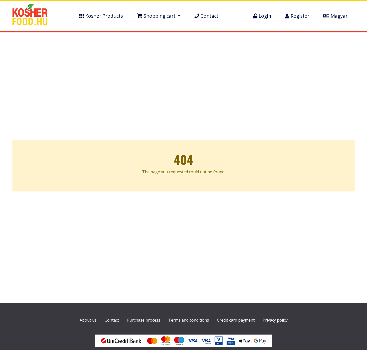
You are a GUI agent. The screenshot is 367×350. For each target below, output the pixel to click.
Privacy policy (275, 320)
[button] (159, 16)
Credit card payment (236, 320)
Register (299, 15)
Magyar (338, 15)
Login (264, 15)
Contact (208, 15)
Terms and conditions (188, 320)
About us (88, 320)
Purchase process (143, 320)
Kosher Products (103, 15)
